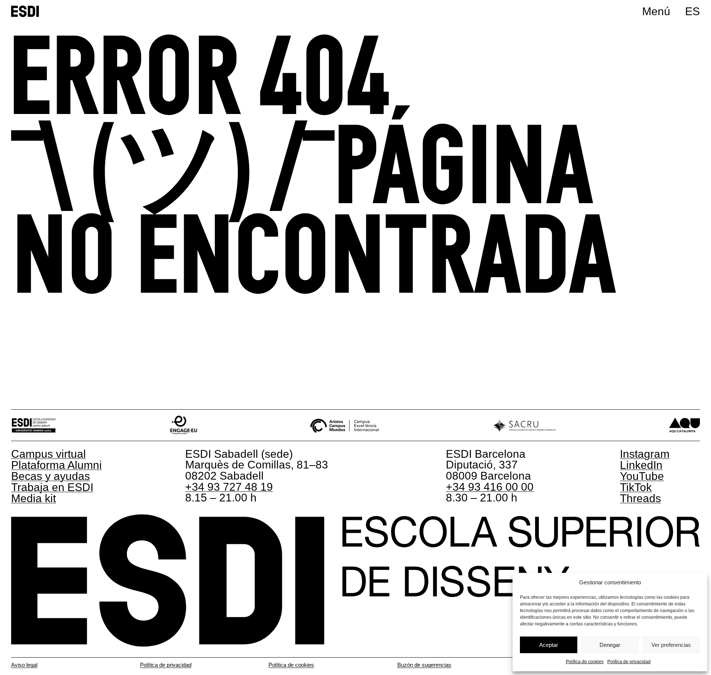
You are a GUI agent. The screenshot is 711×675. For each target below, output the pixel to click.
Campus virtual (48, 454)
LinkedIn (641, 465)
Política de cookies (585, 661)
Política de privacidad (629, 661)
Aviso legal (24, 665)
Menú (656, 11)
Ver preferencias (671, 645)
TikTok (636, 487)
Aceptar (548, 645)
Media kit (33, 498)
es (692, 11)
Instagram (645, 454)
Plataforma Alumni (56, 465)
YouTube (642, 476)
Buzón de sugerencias (424, 665)
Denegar (610, 645)
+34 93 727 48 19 (229, 487)
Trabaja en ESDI (52, 487)
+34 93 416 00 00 (490, 487)
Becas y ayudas (50, 476)
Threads (640, 498)
